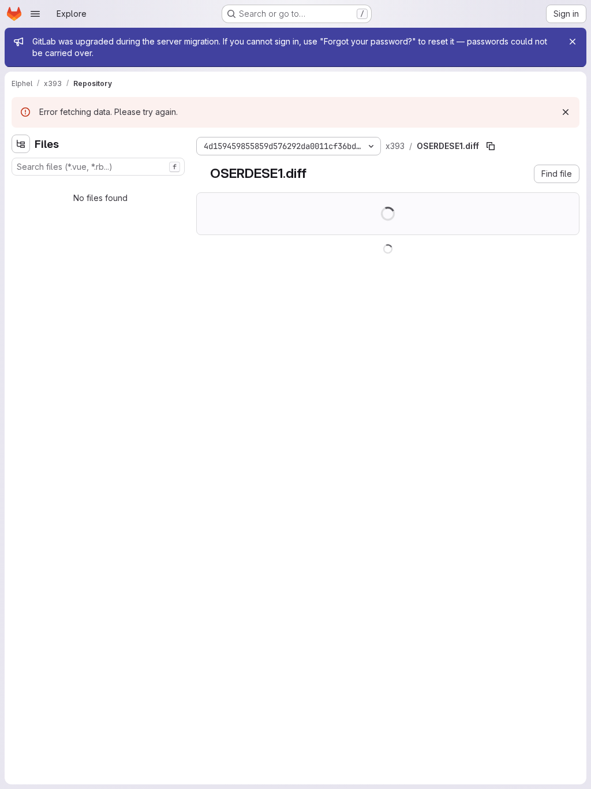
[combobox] (98, 167)
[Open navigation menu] (35, 14)
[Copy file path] (490, 146)
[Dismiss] (566, 112)
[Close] (572, 42)
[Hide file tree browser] (21, 144)
